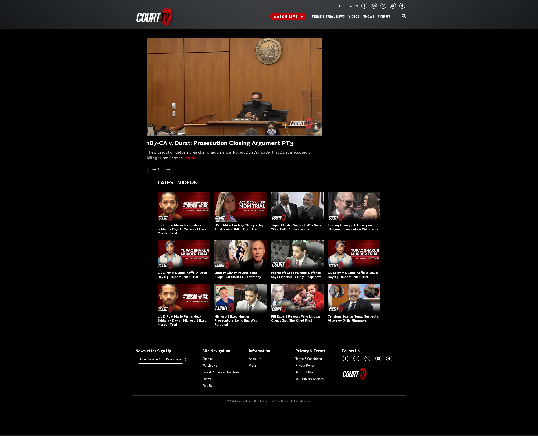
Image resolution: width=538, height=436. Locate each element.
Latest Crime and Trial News (221, 372)
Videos (354, 16)
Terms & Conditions (308, 359)
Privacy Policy (304, 366)
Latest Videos (177, 182)
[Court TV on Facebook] (364, 7)
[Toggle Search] (404, 16)
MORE (191, 158)
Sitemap (208, 359)
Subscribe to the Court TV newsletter (161, 359)
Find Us (384, 16)
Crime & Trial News (328, 16)
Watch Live (286, 16)
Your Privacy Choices (309, 379)
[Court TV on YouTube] (393, 7)
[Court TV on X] (383, 7)
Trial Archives (160, 169)
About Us (255, 359)
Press (252, 366)
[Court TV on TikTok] (402, 7)
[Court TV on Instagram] (374, 7)
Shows (368, 16)
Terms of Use (304, 372)
